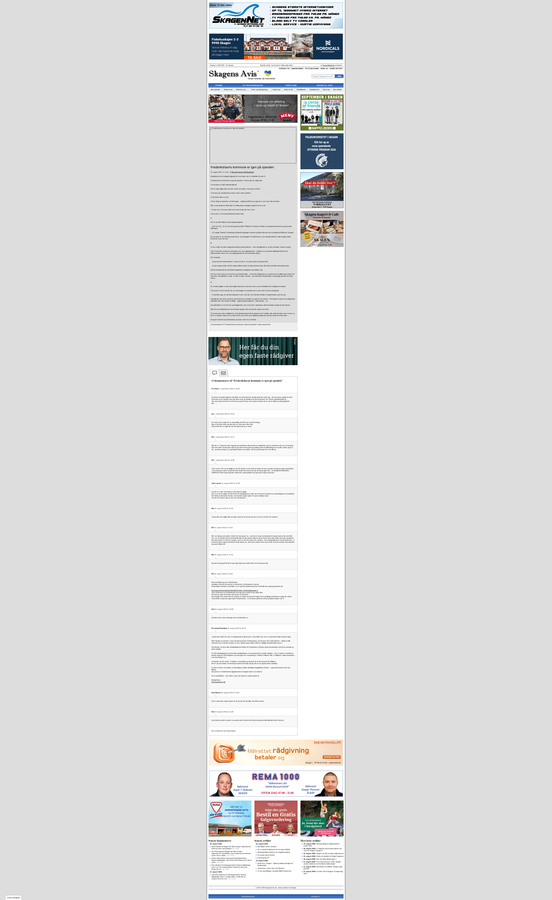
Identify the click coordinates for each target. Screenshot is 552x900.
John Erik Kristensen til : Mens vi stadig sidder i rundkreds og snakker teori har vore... (228, 877)
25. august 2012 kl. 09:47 (236, 628)
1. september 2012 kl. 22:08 (224, 460)
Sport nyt (326, 89)
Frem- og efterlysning (259, 89)
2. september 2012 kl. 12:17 (224, 437)
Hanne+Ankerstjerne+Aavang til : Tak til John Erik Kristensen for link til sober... (231, 860)
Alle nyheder (215, 89)
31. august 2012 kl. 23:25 (230, 483)
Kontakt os (284, 68)
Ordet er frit (288, 89)
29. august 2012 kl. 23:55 (223, 574)
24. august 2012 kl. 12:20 (224, 712)
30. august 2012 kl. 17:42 (223, 555)
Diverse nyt (228, 89)
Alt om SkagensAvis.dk (253, 85)
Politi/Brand (301, 89)
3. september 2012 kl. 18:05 (229, 389)
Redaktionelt (314, 89)
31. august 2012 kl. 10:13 (223, 527)
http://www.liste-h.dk (218, 682)
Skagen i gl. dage (324, 85)
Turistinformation (248, 896)
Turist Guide (291, 85)
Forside (218, 85)
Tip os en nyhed (312, 68)
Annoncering (297, 68)
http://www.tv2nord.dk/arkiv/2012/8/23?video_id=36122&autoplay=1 (234, 590)
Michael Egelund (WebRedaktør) (242, 172)
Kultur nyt (276, 89)
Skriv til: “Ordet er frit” (331, 68)
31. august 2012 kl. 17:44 (223, 508)
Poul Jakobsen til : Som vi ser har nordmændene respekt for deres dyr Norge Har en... (231, 867)
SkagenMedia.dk (328, 65)
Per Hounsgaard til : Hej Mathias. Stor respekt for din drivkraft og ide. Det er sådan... (230, 853)
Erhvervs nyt (241, 89)
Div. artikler (337, 89)
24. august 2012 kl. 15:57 (230, 693)
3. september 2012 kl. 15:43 (224, 414)
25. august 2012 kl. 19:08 (224, 609)
